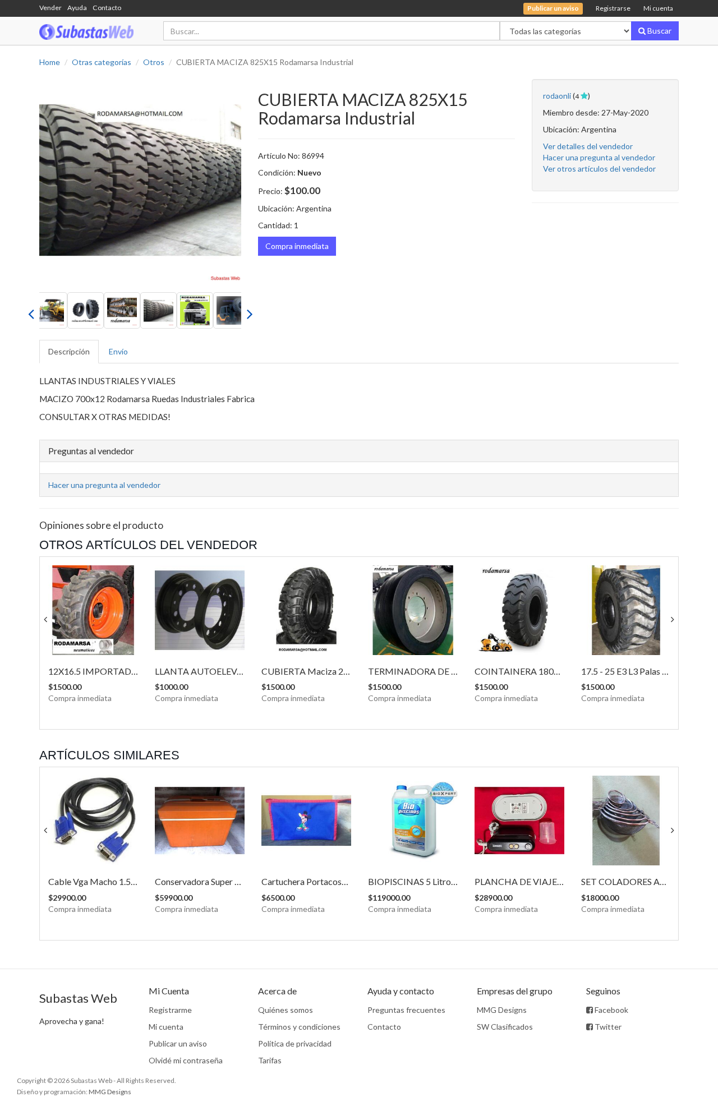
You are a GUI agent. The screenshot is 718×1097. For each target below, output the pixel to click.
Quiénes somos (285, 1010)
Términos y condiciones (299, 1026)
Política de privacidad (295, 1043)
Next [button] (249, 310)
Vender (50, 7)
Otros (153, 62)
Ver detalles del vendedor (588, 146)
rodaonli (557, 95)
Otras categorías (101, 62)
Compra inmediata (297, 246)
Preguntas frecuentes (406, 1010)
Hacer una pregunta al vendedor (599, 157)
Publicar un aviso (178, 1043)
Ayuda (77, 7)
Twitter (607, 1026)
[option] (140, 180)
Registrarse (613, 8)
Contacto (107, 7)
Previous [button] (30, 310)
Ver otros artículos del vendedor (599, 168)
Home (49, 62)
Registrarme (170, 1010)
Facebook (610, 1010)
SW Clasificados (505, 1026)
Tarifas (270, 1060)
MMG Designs (502, 1010)
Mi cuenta (658, 8)
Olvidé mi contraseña (186, 1060)
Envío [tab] (118, 351)
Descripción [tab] (69, 351)
